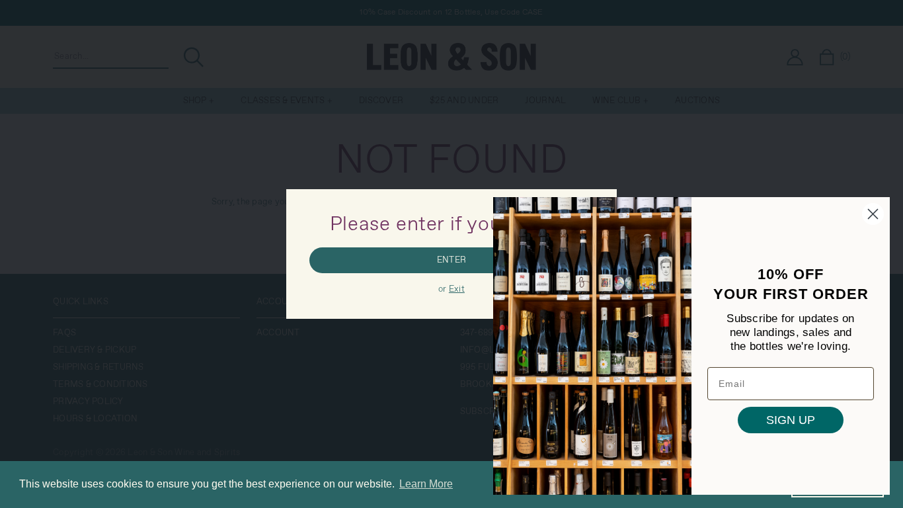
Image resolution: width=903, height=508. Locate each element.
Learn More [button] (426, 483)
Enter (451, 260)
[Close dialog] (872, 214)
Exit (457, 289)
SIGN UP (790, 420)
